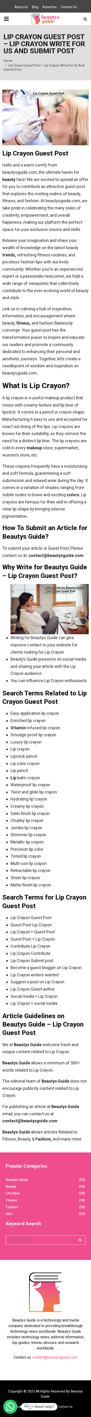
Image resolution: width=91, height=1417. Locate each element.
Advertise (49, 7)
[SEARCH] (80, 1240)
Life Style (13, 1193)
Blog (35, 7)
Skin (9, 1214)
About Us (21, 7)
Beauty (11, 1186)
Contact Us (69, 7)
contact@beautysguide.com (54, 1357)
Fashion (12, 1207)
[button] (10, 1407)
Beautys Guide (17, 1180)
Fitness (11, 1200)
